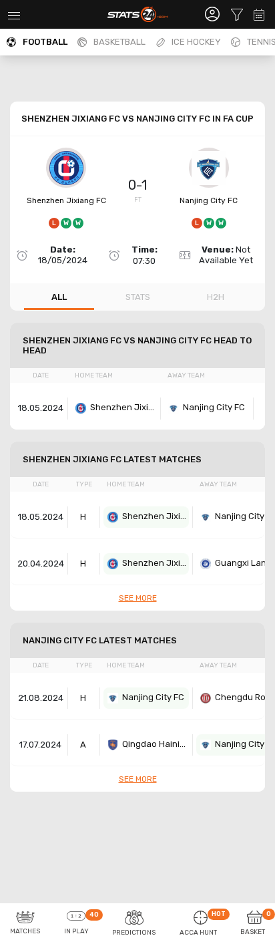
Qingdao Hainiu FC (155, 744)
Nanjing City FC (209, 200)
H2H (215, 297)
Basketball (119, 42)
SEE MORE (138, 598)
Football (45, 42)
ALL (59, 297)
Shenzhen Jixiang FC (66, 200)
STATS (137, 297)
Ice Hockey (196, 42)
